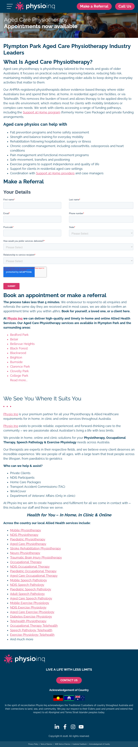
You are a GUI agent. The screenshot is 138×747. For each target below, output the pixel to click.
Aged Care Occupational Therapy (34, 575)
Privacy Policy (33, 744)
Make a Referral (94, 6)
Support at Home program (41, 112)
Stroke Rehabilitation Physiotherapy (35, 548)
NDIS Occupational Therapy (30, 566)
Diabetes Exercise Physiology (31, 616)
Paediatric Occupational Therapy (33, 571)
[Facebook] (64, 726)
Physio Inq (14, 318)
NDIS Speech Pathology (27, 584)
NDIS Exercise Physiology (28, 607)
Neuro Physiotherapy (25, 553)
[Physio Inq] (35, 6)
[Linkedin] (56, 726)
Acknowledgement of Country (99, 744)
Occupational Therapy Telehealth (34, 625)
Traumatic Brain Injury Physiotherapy (36, 557)
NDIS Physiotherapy (24, 535)
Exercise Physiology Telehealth (32, 634)
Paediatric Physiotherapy (27, 539)
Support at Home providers (55, 173)
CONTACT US (69, 680)
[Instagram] (73, 726)
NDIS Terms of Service (62, 744)
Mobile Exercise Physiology (29, 603)
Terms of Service (46, 744)
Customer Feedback (80, 744)
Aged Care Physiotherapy (28, 544)
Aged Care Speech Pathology (31, 598)
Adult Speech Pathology (27, 594)
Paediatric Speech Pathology (30, 589)
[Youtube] (81, 726)
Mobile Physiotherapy (25, 530)
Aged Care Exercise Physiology (32, 612)
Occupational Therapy (26, 562)
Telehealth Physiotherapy (28, 621)
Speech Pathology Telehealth (31, 630)
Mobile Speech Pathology (28, 580)
